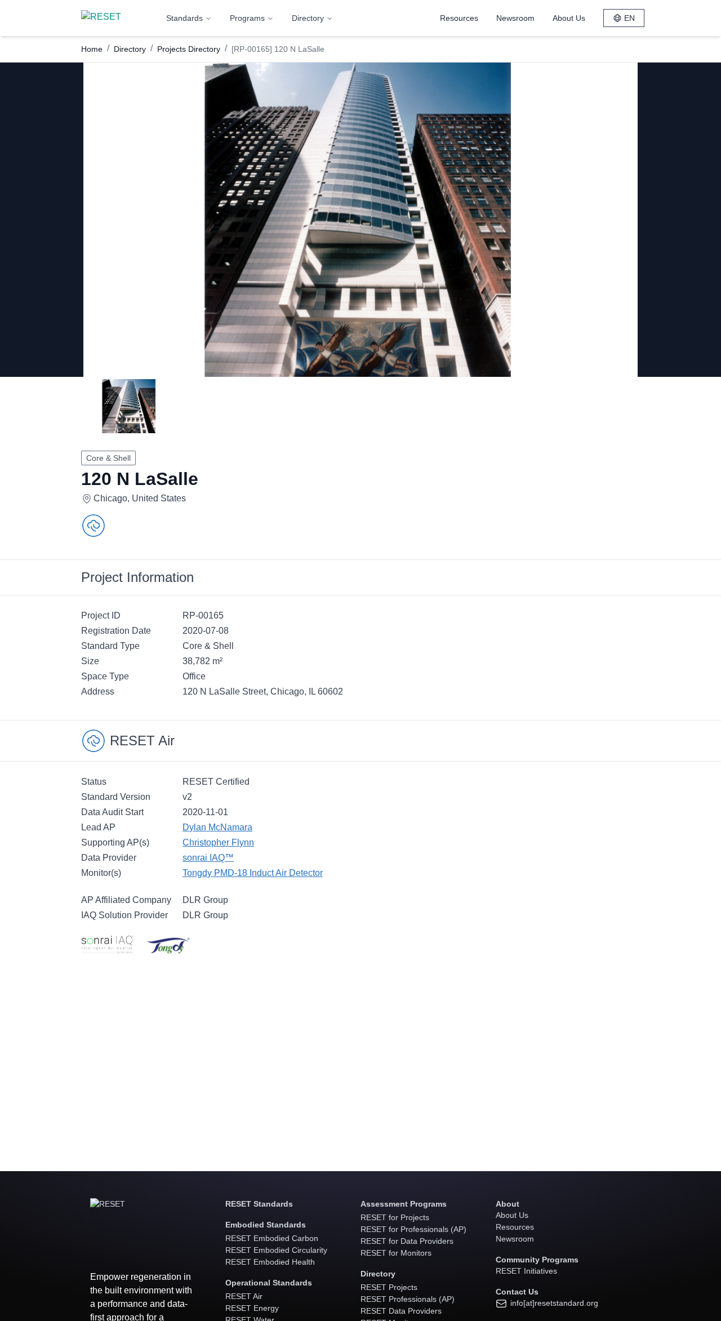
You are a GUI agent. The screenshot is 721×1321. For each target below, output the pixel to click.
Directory (308, 18)
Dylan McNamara (217, 827)
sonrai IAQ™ (208, 857)
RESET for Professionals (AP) (413, 1229)
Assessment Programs (403, 1203)
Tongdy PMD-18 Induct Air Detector (253, 873)
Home (92, 49)
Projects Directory (188, 49)
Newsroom (515, 18)
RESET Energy (252, 1308)
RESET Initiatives (526, 1270)
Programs (247, 18)
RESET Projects (388, 1287)
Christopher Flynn (218, 842)
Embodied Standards (265, 1224)
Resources (459, 18)
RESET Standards (259, 1203)
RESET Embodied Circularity (276, 1250)
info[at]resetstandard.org (553, 1302)
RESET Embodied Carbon (271, 1238)
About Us (569, 18)
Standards (184, 18)
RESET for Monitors (395, 1252)
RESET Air (243, 1296)
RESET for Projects (394, 1217)
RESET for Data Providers (406, 1241)
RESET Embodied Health (270, 1261)
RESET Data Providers (401, 1310)
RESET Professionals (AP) (407, 1299)
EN (629, 18)
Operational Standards (268, 1282)
